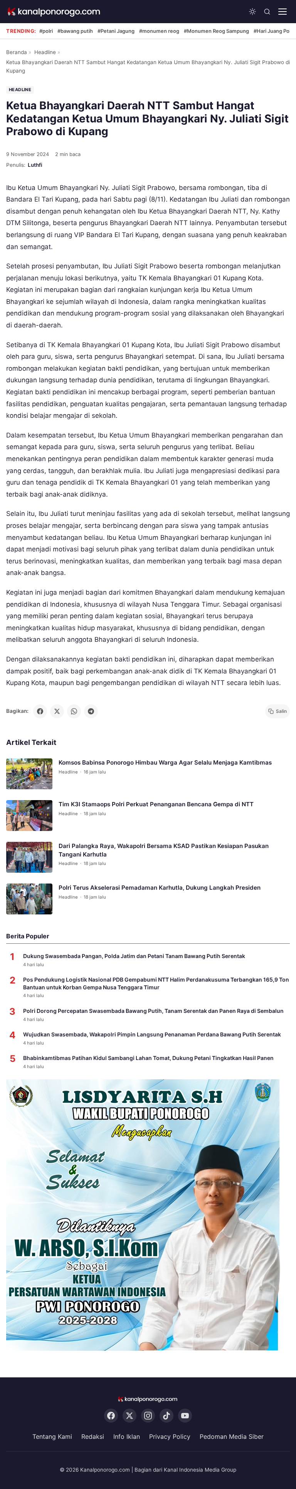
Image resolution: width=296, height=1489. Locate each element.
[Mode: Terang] (252, 11)
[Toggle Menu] (282, 11)
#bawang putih (75, 31)
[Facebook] (111, 1416)
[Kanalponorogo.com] (54, 12)
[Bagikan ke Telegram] (91, 711)
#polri (46, 31)
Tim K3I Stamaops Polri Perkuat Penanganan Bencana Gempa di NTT (156, 804)
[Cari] (267, 11)
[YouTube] (185, 1416)
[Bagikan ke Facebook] (40, 711)
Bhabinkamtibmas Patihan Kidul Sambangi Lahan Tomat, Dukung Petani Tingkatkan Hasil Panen (148, 1058)
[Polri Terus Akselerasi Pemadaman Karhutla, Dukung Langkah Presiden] (29, 899)
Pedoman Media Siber (232, 1437)
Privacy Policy (169, 1437)
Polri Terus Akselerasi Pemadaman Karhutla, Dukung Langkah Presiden (160, 887)
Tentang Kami (52, 1437)
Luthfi (35, 165)
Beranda (16, 52)
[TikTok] (166, 1416)
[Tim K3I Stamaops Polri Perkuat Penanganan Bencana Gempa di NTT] (29, 815)
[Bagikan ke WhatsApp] (74, 711)
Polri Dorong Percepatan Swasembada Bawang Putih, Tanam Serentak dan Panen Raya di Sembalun (153, 1010)
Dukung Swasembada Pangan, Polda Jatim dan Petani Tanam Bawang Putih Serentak (134, 956)
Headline (45, 52)
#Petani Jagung (116, 31)
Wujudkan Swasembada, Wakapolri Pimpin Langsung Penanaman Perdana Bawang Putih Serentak (152, 1034)
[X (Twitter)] (129, 1416)
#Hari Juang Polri (274, 31)
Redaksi (92, 1437)
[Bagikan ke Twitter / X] (57, 711)
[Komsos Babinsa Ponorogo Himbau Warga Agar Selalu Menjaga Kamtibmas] (29, 773)
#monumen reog (159, 31)
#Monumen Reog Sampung (216, 31)
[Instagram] (148, 1416)
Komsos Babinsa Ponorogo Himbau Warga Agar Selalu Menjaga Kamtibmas (165, 762)
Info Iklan (126, 1437)
